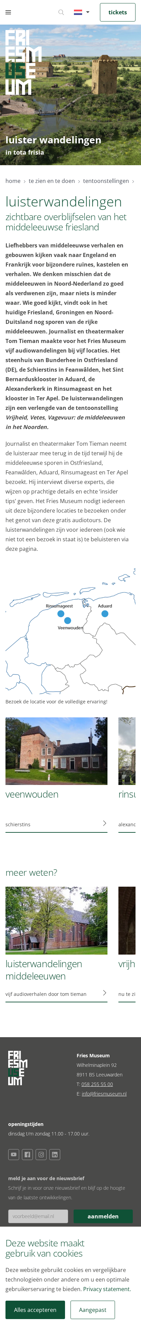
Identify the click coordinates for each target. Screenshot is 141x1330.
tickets (117, 12)
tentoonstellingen (106, 181)
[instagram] (41, 1154)
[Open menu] (8, 12)
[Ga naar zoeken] (61, 12)
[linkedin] (54, 1154)
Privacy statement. (107, 1289)
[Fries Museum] (23, 62)
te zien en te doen (52, 181)
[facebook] (27, 1154)
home (13, 181)
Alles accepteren (35, 1310)
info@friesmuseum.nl (104, 1093)
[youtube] (13, 1154)
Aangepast (92, 1310)
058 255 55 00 (97, 1084)
